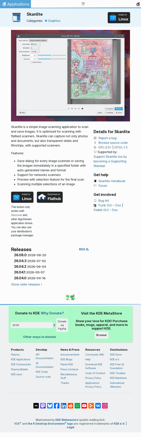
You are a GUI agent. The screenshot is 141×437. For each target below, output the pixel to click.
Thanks (65, 382)
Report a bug (107, 138)
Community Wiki (94, 354)
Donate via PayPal (62, 325)
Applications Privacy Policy (93, 384)
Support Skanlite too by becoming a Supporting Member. (110, 161)
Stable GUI (101, 210)
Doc (118, 205)
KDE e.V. (115, 359)
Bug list (103, 200)
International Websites (117, 384)
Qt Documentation (44, 365)
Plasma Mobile (19, 369)
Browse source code (113, 142)
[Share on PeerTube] (91, 404)
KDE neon (16, 374)
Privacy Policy (93, 377)
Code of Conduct (95, 373)
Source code (43, 376)
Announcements (70, 354)
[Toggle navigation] (83, 4)
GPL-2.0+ (105, 147)
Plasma (15, 354)
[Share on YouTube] (84, 404)
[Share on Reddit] (70, 404)
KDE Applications (20, 359)
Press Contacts (69, 369)
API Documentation (44, 356)
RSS (82, 249)
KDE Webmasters (67, 420)
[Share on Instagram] (105, 404)
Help (88, 359)
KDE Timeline (117, 373)
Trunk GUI (105, 205)
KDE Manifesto (118, 377)
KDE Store (116, 354)
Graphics (54, 21)
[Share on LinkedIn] (63, 404)
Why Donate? (52, 313)
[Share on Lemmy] (77, 404)
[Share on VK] (98, 404)
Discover (16, 215)
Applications (15, 5)
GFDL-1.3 (120, 147)
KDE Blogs (66, 359)
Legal (70, 427)
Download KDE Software (93, 366)
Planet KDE (67, 364)
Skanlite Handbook (112, 181)
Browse (101, 335)
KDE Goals (42, 371)
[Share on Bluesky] (50, 404)
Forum (102, 185)
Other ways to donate (39, 337)
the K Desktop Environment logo (50, 423)
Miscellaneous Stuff (69, 376)
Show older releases (25, 284)
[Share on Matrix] (36, 404)
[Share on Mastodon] (43, 404)
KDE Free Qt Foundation (117, 366)
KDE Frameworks (21, 364)
